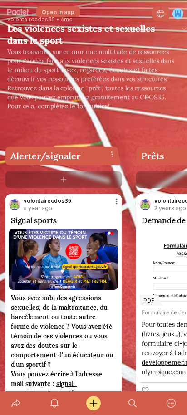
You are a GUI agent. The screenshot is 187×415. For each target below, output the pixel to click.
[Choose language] (161, 13)
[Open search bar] (132, 403)
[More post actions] (111, 205)
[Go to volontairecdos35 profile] (14, 204)
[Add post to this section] (63, 179)
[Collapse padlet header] (184, 28)
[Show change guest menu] (177, 14)
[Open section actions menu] (112, 154)
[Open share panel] (16, 403)
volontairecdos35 (31, 19)
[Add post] (93, 403)
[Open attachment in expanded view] (63, 259)
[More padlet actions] (171, 403)
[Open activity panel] (55, 403)
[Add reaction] (145, 390)
